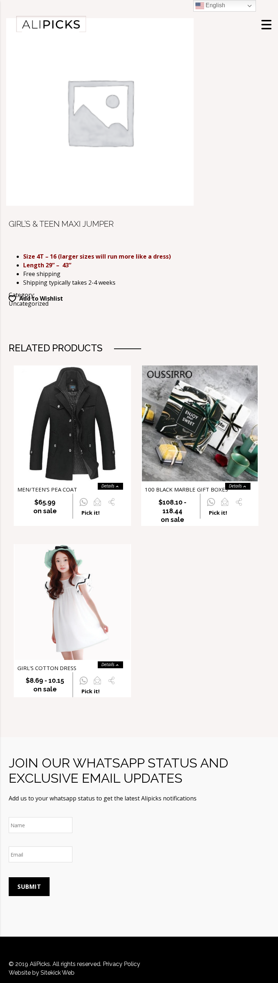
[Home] (50, 24)
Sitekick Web (58, 972)
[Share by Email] (97, 506)
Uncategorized (29, 304)
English (214, 5)
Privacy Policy (121, 964)
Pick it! (90, 512)
